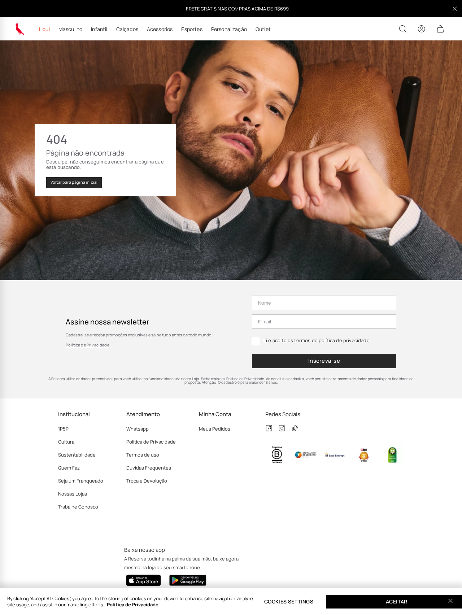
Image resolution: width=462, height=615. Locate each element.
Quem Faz (69, 467)
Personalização (229, 29)
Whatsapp (137, 429)
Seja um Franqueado (80, 480)
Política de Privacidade (87, 345)
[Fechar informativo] (455, 8)
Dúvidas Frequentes (148, 467)
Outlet (263, 29)
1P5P (63, 429)
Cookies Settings (288, 601)
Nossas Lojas (72, 493)
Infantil (99, 29)
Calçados (127, 29)
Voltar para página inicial (74, 182)
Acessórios (160, 29)
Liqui (44, 29)
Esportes (191, 29)
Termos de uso (142, 455)
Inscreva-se (324, 361)
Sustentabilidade (77, 455)
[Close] (450, 601)
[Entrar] (421, 29)
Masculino (70, 29)
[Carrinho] (440, 29)
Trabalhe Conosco (78, 506)
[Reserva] (19, 29)
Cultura (66, 442)
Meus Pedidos (214, 429)
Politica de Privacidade (132, 604)
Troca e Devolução (146, 480)
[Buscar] (403, 29)
